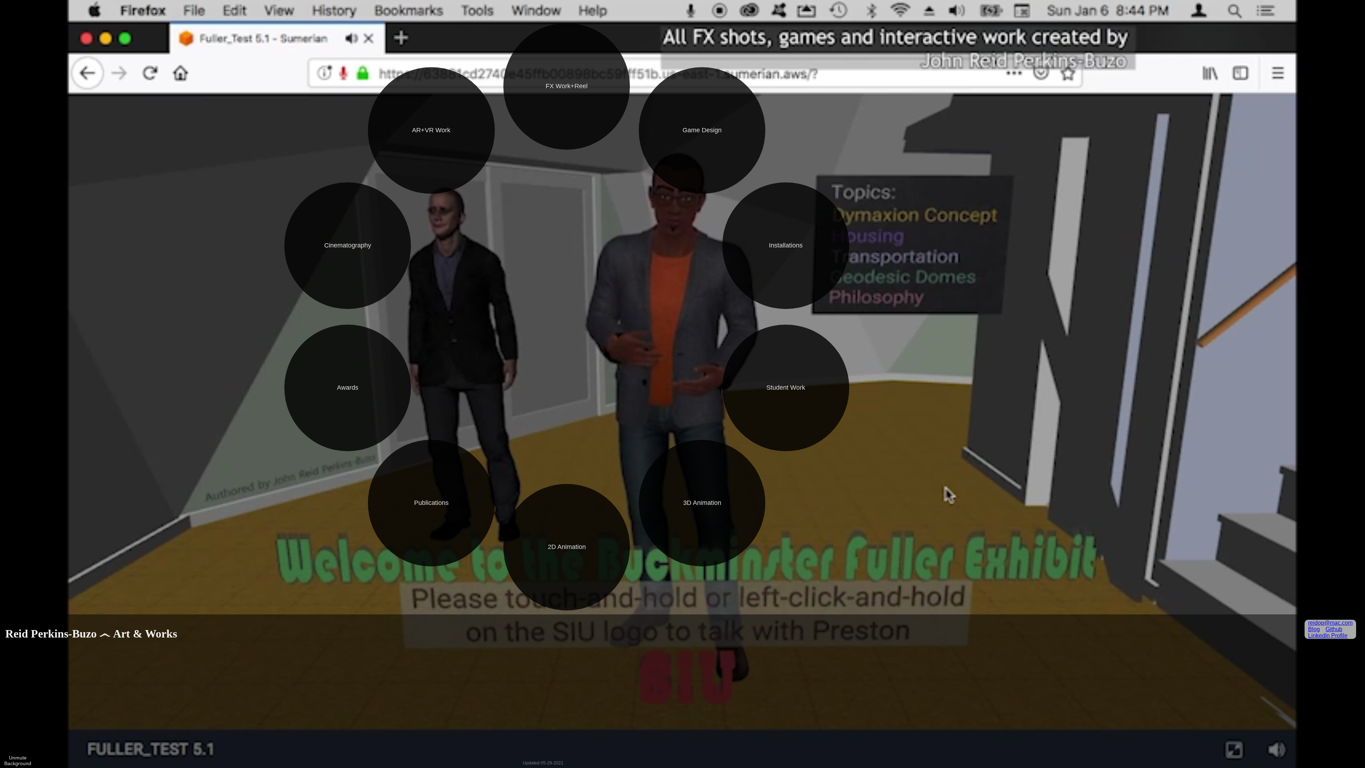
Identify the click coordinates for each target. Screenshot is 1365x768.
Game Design (702, 130)
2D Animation (567, 546)
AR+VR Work (431, 130)
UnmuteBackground (17, 760)
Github (1334, 629)
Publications (431, 502)
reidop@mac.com (1330, 623)
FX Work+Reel (567, 86)
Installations (786, 245)
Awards (347, 387)
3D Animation (702, 502)
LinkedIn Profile (1328, 636)
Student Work (785, 387)
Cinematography (347, 245)
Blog (1314, 629)
